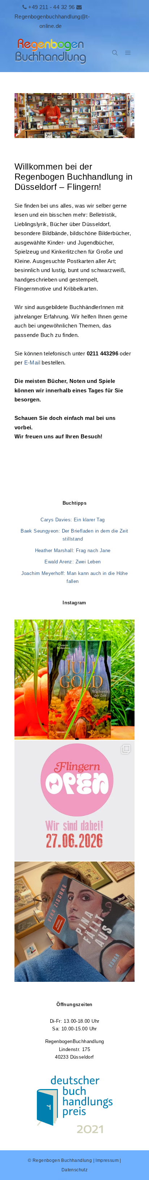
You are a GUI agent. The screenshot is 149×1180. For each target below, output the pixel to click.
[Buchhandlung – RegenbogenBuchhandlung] (50, 53)
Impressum (107, 1160)
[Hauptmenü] (128, 53)
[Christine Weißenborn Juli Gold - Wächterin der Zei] (74, 680)
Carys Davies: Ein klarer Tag (73, 519)
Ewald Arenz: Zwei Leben (72, 561)
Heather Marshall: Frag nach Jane (73, 550)
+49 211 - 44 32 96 (51, 7)
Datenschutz (74, 1169)
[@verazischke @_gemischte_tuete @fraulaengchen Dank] (74, 922)
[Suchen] (115, 53)
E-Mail (32, 362)
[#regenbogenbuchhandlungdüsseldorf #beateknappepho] (74, 801)
